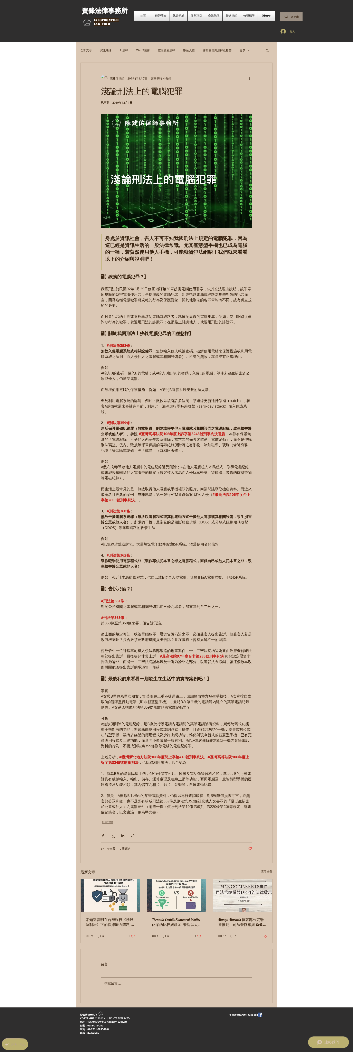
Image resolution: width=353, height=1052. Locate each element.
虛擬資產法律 (166, 50)
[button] (267, 50)
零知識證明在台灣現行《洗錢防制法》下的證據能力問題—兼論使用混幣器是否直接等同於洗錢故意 (109, 922)
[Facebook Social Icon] (260, 1015)
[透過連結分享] (133, 836)
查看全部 (267, 871)
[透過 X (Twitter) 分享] (113, 836)
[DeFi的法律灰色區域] (242, 895)
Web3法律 (143, 50)
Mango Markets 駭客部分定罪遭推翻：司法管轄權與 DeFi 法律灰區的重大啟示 (242, 922)
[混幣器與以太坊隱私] (176, 895)
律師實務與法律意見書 (217, 50)
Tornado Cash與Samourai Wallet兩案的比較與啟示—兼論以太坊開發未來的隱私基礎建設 (176, 922)
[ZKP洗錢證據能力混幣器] (110, 895)
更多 (242, 50)
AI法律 (124, 50)
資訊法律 (106, 50)
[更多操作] (249, 78)
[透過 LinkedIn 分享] (123, 836)
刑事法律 (107, 822)
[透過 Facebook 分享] (103, 836)
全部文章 (86, 50)
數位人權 (189, 50)
